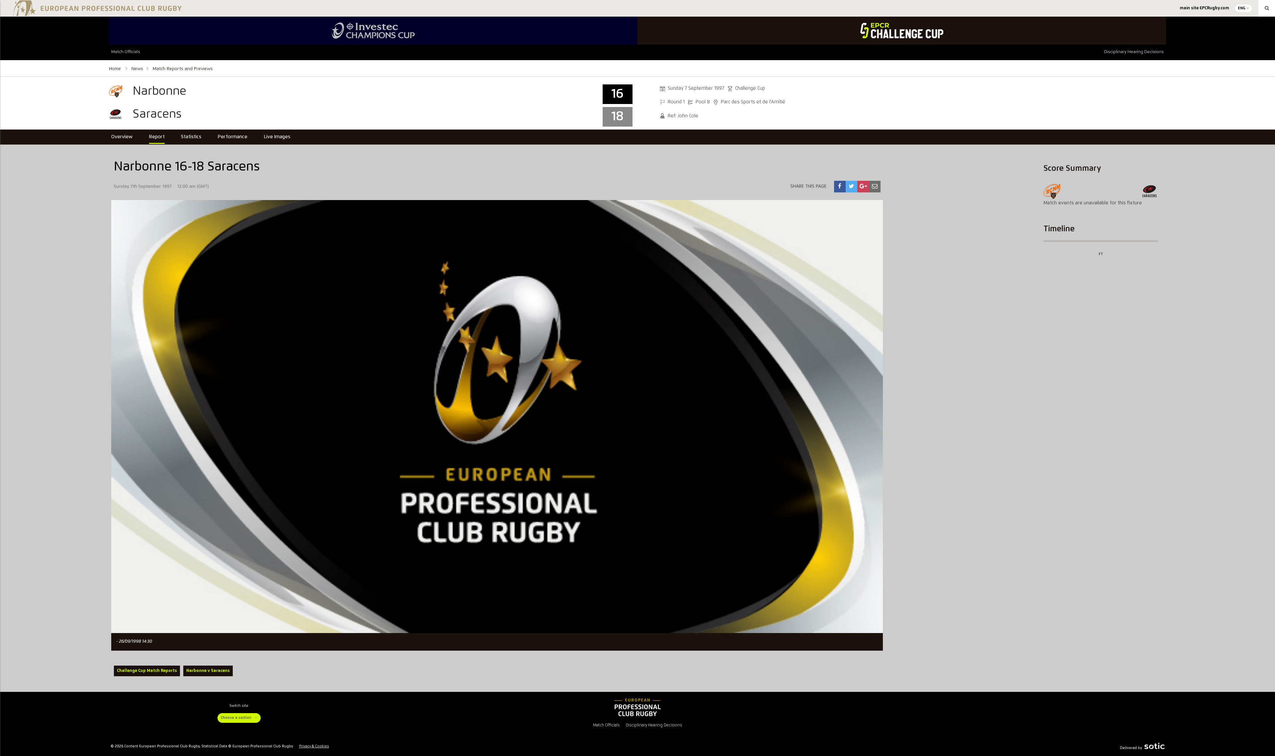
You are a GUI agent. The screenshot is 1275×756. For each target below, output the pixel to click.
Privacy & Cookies (314, 746)
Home (115, 68)
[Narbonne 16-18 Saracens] (839, 186)
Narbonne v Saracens (208, 671)
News (137, 68)
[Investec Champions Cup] (373, 31)
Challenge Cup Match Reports (147, 671)
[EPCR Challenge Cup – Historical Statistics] (902, 31)
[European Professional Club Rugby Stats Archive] (96, 13)
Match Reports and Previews (183, 68)
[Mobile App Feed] (637, 707)
